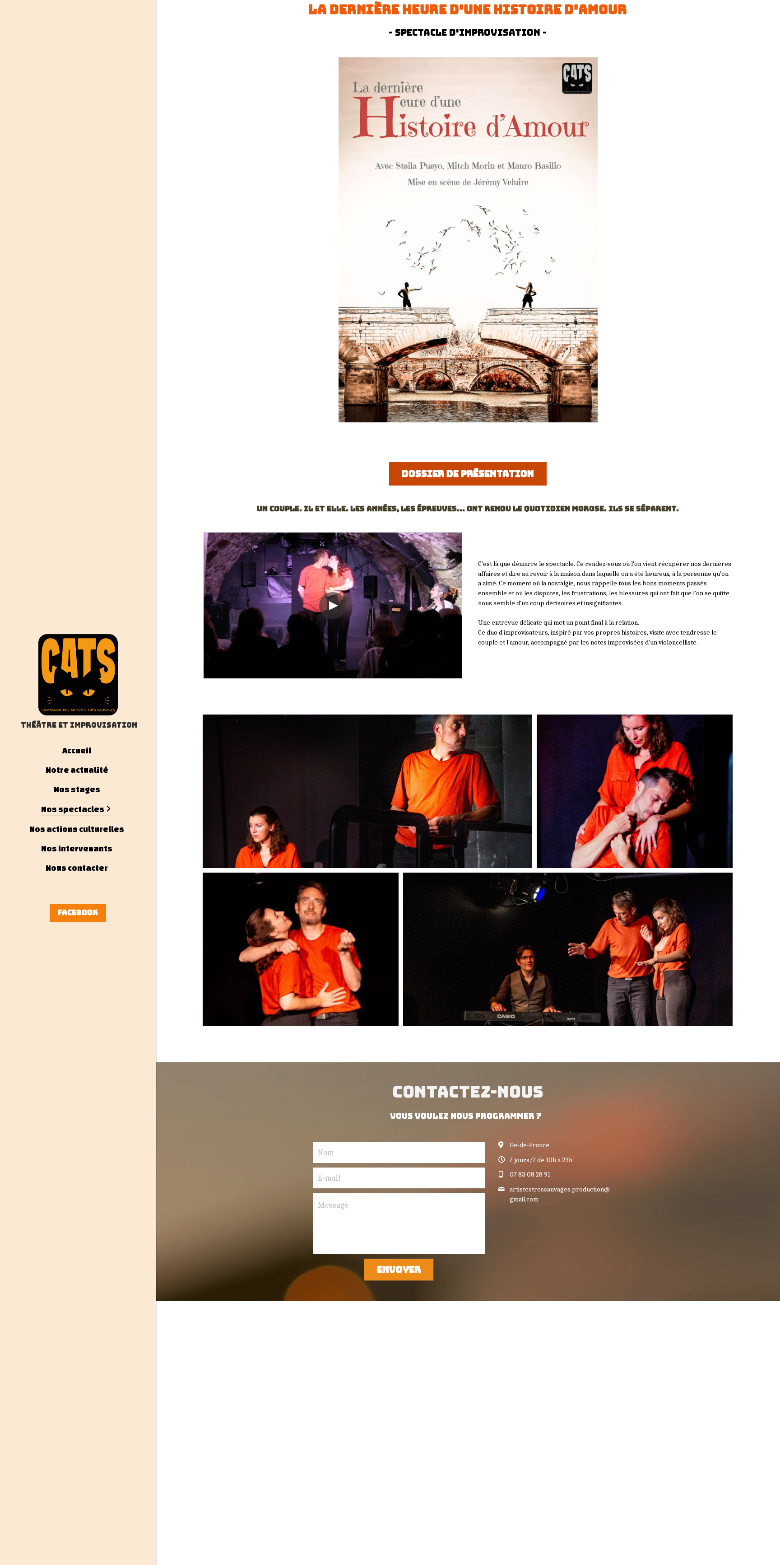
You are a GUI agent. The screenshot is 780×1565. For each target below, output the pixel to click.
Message (333, 1205)
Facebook (78, 912)
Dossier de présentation (468, 474)
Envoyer (399, 1269)
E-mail (329, 1177)
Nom (326, 1153)
